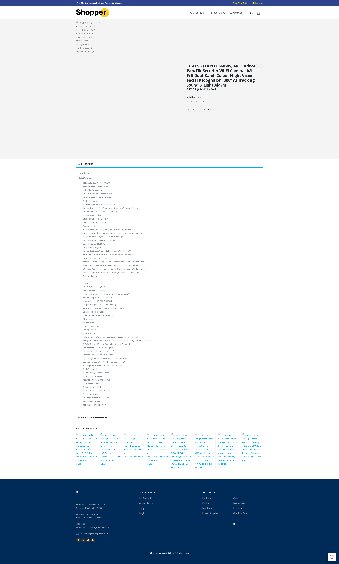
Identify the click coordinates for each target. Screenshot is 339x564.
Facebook (189, 110)
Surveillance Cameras (87, 454)
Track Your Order (240, 3)
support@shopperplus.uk (94, 533)
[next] (261, 66)
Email (208, 110)
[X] (83, 540)
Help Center (258, 3)
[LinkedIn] (93, 540)
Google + (204, 110)
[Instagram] (88, 540)
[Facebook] (78, 540)
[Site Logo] (92, 12)
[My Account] (258, 13)
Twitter (194, 110)
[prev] (257, 66)
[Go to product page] (86, 449)
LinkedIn (199, 110)
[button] (251, 13)
